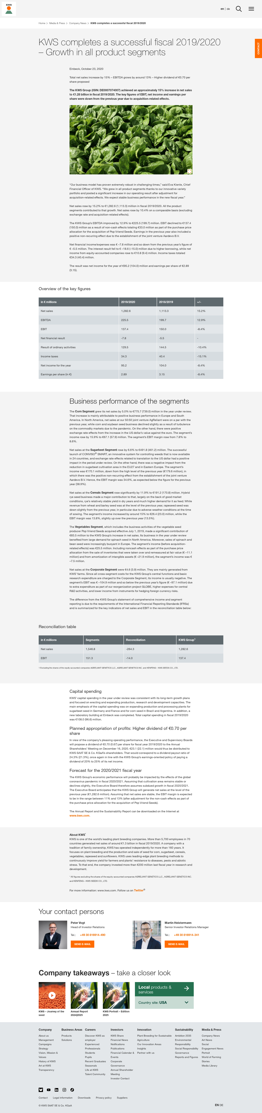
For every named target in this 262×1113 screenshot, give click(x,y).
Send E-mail (82, 944)
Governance (182, 1052)
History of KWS (47, 1061)
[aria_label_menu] (251, 8)
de (228, 9)
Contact (43, 1097)
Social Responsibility (186, 1048)
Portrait (206, 1052)
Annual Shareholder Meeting (122, 1072)
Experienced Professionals (92, 1046)
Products (66, 1035)
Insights (141, 1048)
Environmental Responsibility (183, 1042)
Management (46, 1040)
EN (217, 1105)
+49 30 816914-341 (186, 935)
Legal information (63, 1097)
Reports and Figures (186, 1057)
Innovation (144, 1029)
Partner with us (145, 1052)
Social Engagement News (212, 1046)
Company (45, 1029)
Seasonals (91, 1065)
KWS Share (117, 1035)
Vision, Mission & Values (48, 1055)
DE (221, 1105)
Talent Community (95, 1074)
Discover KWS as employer (95, 1038)
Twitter (138, 890)
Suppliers (122, 1097)
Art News (207, 1040)
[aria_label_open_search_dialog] (238, 8)
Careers (90, 1029)
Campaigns (45, 1044)
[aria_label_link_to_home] (9, 8)
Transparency (46, 1069)
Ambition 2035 (183, 1035)
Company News (211, 1035)
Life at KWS (91, 1069)
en (222, 9)
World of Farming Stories (211, 1059)
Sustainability (184, 1029)
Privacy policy (104, 1097)
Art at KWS (45, 1065)
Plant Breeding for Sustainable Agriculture (154, 1038)
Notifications (118, 1044)
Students (90, 1052)
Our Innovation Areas (149, 1044)
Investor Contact (120, 1078)
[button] (52, 999)
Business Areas (71, 1029)
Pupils (88, 1057)
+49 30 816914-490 (92, 935)
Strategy (43, 1048)
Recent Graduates (95, 1061)
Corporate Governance (118, 1063)
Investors (117, 1029)
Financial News (119, 1040)
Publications (117, 1048)
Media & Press (211, 1029)
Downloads (84, 1097)
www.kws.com (79, 815)
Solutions (66, 1040)
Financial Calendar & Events (122, 1055)
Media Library (209, 1065)
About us (44, 1035)
